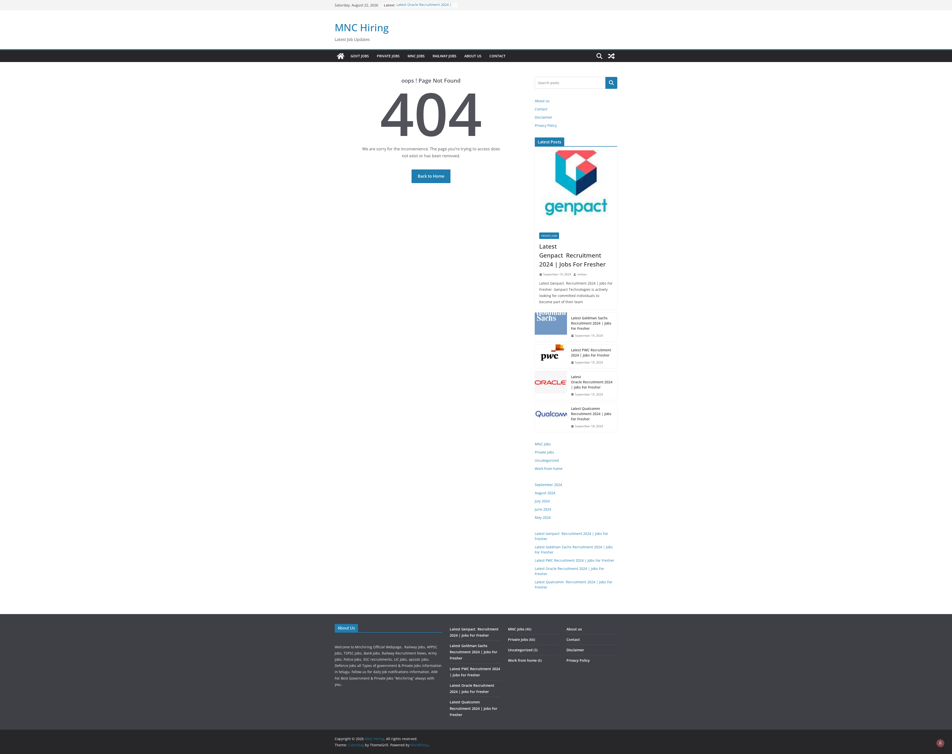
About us (472, 56)
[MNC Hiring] (341, 56)
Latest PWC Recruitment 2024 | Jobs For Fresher (591, 353)
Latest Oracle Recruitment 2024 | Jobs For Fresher (424, 7)
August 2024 (545, 493)
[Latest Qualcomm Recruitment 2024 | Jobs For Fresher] (551, 417)
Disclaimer (543, 117)
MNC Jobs (416, 56)
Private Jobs (388, 56)
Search (611, 83)
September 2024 (548, 484)
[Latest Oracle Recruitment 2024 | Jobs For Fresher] (551, 385)
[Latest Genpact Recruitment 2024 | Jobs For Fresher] (576, 189)
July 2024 (542, 501)
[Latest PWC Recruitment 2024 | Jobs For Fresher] (551, 356)
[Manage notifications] (940, 743)
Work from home (549, 468)
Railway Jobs (444, 56)
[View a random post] (611, 56)
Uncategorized (547, 460)
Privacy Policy (546, 125)
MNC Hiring (362, 27)
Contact (497, 56)
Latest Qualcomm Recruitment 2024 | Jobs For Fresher (591, 413)
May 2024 (543, 517)
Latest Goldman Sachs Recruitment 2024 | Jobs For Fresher (591, 323)
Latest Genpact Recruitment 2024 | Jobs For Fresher (573, 255)
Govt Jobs (360, 56)
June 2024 (543, 509)
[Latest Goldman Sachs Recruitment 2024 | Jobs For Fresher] (551, 326)
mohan (582, 274)
